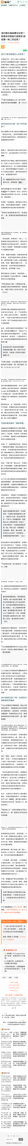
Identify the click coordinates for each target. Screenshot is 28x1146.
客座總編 (4, 5)
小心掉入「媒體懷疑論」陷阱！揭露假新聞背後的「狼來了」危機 (20, 1034)
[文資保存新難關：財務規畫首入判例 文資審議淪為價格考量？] (6, 1125)
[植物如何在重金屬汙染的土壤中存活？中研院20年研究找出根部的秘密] (6, 1044)
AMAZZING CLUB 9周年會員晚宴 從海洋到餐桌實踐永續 (20, 1096)
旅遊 (16, 977)
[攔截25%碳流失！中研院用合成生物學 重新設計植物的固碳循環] (6, 1055)
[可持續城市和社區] (2, 47)
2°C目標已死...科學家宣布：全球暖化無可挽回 (15, 962)
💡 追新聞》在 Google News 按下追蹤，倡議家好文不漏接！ (15, 955)
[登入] (23, 2)
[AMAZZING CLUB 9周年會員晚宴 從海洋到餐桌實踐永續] (6, 1097)
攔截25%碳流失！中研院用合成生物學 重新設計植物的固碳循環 (20, 1054)
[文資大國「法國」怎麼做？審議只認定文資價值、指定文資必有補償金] (6, 1115)
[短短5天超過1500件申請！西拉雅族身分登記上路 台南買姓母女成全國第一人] (6, 1079)
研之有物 (17, 907)
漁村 (4, 977)
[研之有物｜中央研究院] (14, 986)
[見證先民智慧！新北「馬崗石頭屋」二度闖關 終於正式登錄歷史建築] (6, 1088)
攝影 (10, 977)
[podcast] (21, 2)
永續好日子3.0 (13, 5)
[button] (26, 2)
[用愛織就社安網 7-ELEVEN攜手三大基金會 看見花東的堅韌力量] (6, 1106)
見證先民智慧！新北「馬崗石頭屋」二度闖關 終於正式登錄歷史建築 (20, 1087)
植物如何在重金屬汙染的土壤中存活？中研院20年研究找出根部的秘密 (20, 1043)
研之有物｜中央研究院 (13, 42)
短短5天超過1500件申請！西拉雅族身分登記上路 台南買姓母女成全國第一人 (20, 1078)
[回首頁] (6, 2)
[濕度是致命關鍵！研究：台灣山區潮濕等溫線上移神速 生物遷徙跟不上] (6, 1064)
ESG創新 (22, 5)
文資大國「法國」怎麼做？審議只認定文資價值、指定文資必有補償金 (20, 1114)
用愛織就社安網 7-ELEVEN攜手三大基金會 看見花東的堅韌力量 (20, 1105)
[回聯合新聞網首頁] (2, 2)
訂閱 (21, 1139)
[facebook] (18, 2)
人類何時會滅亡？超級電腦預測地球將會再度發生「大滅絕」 (15, 968)
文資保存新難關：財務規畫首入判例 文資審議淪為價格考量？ (20, 1124)
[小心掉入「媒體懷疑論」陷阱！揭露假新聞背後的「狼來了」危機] (6, 1035)
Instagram (10, 939)
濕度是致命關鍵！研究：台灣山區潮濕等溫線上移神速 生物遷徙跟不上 (20, 1063)
